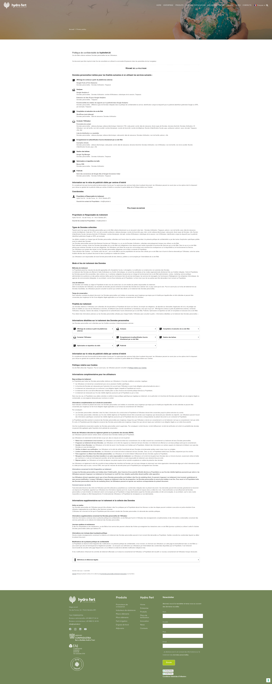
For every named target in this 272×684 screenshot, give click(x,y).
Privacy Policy (169, 670)
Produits (143, 612)
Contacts (144, 628)
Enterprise (144, 608)
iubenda (74, 574)
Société (165, 622)
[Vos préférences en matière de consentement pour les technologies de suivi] (268, 680)
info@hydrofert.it (74, 624)
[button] (253, 5)
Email (165, 642)
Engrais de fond (122, 625)
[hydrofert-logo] (15, 5)
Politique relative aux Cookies (137, 368)
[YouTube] (85, 629)
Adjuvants (120, 628)
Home (142, 605)
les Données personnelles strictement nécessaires (113, 574)
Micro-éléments (122, 617)
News (142, 625)
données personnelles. (181, 655)
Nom (165, 612)
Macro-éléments (122, 614)
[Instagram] (75, 629)
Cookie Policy (169, 673)
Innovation (144, 621)
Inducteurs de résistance (125, 610)
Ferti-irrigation (121, 621)
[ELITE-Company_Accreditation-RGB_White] (77, 664)
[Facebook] (70, 629)
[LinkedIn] (80, 629)
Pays (165, 632)
